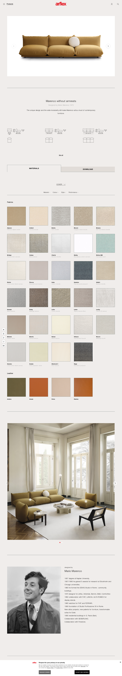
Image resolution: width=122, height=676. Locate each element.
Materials (34, 168)
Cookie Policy (59, 667)
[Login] (112, 4)
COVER (59, 184)
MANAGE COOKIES (45, 672)
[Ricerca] (118, 4)
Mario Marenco (63, 105)
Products (10, 4)
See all (61, 155)
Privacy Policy (50, 667)
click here (83, 666)
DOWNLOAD (88, 169)
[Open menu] (4, 4)
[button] (108, 46)
